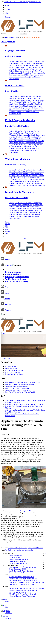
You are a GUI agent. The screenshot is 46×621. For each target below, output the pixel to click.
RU (25, 238)
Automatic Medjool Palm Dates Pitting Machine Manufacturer (26, 142)
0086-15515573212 (11, 2)
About (7, 13)
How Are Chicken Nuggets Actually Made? (20, 384)
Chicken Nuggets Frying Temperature (18, 390)
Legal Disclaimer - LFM (17, 569)
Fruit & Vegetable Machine (20, 120)
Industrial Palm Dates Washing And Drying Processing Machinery (24, 132)
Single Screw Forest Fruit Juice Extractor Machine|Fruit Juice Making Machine (27, 137)
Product (7, 5)
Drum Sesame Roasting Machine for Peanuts (26, 101)
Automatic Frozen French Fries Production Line (25, 69)
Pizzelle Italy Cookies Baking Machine (29, 183)
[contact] (4, 333)
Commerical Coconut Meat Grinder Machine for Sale (24, 140)
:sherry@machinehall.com (30, 2)
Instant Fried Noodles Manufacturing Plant (24, 210)
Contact (7, 17)
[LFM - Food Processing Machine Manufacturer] (22, 32)
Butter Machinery (15, 85)
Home (7, 222)
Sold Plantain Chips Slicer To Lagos (21, 584)
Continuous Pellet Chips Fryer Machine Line (28, 75)
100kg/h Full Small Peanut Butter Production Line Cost (26, 103)
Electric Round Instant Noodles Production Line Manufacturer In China (25, 207)
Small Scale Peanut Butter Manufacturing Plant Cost (25, 105)
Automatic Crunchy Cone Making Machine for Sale (26, 175)
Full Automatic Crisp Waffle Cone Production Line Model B (26, 173)
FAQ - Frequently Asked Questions (21, 571)
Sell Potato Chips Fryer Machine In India (23, 580)
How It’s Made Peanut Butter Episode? (18, 388)
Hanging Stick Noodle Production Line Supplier (25, 203)
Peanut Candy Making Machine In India (23, 579)
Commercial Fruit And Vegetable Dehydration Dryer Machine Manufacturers (24, 150)
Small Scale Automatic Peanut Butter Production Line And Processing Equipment (25, 99)
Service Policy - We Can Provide (20, 573)
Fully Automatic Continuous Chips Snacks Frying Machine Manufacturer (26, 64)
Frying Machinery (15, 50)
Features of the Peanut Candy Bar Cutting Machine (25, 548)
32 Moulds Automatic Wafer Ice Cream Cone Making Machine (26, 178)
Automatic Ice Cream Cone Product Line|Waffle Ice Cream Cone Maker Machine (26, 171)
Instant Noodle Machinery (19, 192)
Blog (6, 226)
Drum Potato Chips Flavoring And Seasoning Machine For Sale (26, 66)
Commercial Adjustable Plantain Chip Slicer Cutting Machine (26, 144)
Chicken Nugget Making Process (16, 386)
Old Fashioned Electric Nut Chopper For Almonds (26, 110)
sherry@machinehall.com (31, 37)
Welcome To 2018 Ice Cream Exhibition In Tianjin (26, 582)
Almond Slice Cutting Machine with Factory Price (26, 108)
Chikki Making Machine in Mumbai (21, 577)
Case (6, 228)
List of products (8, 42)
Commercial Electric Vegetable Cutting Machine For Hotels (24, 134)
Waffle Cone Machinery (18, 159)
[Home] (22, 253)
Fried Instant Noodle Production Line (25, 211)
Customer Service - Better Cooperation (22, 567)
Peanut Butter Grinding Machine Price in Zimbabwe (22, 382)
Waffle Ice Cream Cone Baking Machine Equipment (27, 185)
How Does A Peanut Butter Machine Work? (20, 392)
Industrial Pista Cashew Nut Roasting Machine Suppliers (24, 404)
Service (7, 9)
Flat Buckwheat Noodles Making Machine (19, 550)
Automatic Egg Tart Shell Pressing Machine (26, 177)
